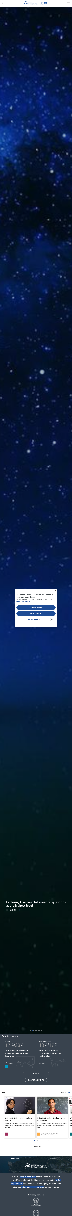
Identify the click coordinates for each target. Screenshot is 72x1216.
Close (55, 591)
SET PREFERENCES (34, 619)
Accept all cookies (36, 607)
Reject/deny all (36, 613)
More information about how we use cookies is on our (34, 600)
